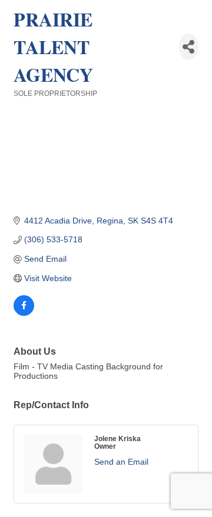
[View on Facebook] (24, 313)
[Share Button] (188, 47)
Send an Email (121, 461)
